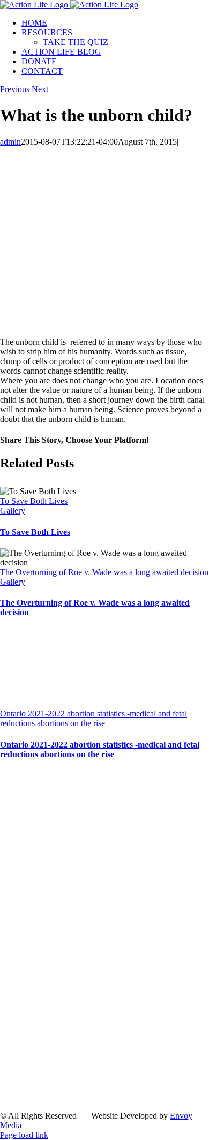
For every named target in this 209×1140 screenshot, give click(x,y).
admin (10, 141)
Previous (14, 89)
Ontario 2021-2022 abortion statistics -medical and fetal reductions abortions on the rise (93, 718)
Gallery (12, 510)
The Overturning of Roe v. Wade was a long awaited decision (104, 572)
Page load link (24, 1134)
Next (40, 89)
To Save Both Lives (34, 500)
